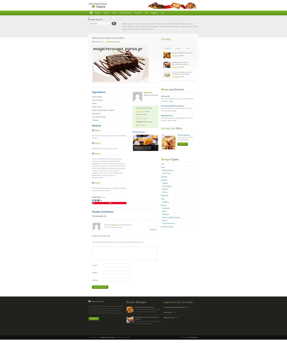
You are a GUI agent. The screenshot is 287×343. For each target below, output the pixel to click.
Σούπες (195, 26)
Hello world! (165, 96)
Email (95, 273)
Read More (182, 144)
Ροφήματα (154, 13)
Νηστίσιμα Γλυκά (180, 24)
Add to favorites (114, 42)
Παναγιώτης (114, 225)
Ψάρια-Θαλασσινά (147, 29)
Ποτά (146, 13)
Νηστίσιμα (170, 24)
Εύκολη (102, 42)
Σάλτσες (189, 26)
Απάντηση (153, 229)
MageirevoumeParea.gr (107, 337)
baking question (167, 115)
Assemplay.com (193, 337)
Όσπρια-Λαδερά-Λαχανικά (131, 26)
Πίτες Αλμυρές (153, 26)
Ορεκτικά (106, 13)
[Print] (101, 200)
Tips (162, 13)
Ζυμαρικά (150, 24)
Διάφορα (143, 24)
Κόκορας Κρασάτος (183, 135)
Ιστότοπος (95, 280)
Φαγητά (97, 13)
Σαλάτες (183, 26)
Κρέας (164, 24)
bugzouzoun (148, 92)
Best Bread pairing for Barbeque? (172, 106)
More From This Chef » (151, 95)
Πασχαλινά (138, 13)
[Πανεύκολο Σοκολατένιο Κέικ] (93, 200)
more (171, 101)
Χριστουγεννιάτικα (126, 13)
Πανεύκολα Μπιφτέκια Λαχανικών (182, 53)
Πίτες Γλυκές (163, 26)
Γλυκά (114, 13)
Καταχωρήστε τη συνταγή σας (99, 17)
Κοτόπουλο (157, 24)
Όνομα (95, 265)
